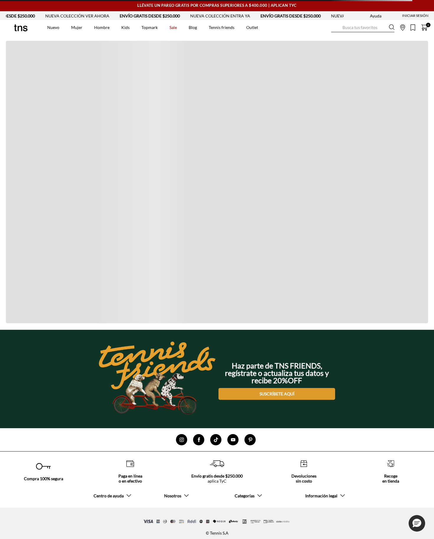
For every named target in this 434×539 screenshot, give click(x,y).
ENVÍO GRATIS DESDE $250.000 (136, 15)
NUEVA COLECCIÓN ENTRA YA (206, 15)
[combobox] (362, 27)
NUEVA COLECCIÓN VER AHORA (64, 15)
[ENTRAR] (403, 16)
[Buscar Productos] (336, 27)
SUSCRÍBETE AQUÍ (277, 393)
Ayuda (375, 15)
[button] (417, 523)
